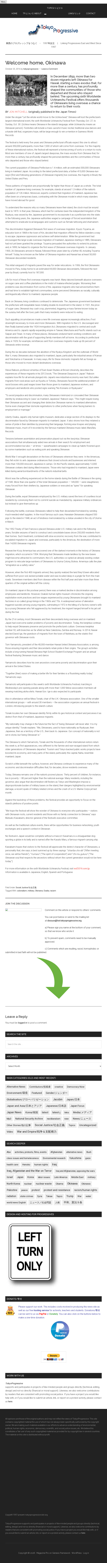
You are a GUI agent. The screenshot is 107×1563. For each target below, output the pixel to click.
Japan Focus (77, 1105)
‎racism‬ (53, 891)
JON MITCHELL (18, 111)
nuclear (28, 1183)
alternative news (74, 1152)
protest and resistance (57, 1190)
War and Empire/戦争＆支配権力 (37, 1131)
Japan (20, 1177)
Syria (39, 1196)
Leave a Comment (50, 69)
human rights (41, 1164)
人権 (57, 1202)
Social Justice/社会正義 (26, 887)
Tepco (59, 1196)
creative (59, 1086)
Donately (53, 1314)
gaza (87, 1158)
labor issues (44, 1177)
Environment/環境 (17, 1093)
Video (10, 1131)
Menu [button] (3, 2)
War (79, 1196)
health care (12, 1164)
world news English (16, 1202)
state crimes (26, 1196)
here (10, 1401)
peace (24, 1190)
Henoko (26, 1164)
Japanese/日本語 (56, 1105)
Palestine (12, 1190)
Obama (59, 1183)
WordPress (77, 1553)
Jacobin (57, 1099)
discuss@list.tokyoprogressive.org (64, 920)
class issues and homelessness (23, 1158)
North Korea (13, 1183)
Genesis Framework (61, 1553)
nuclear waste (44, 1183)
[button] (45, 14)
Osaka (46, 891)
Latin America (60, 1177)
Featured (37, 1093)
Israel (10, 1177)
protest (36, 1190)
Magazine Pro (43, 1553)
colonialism (22, 891)
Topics (72, 1125)
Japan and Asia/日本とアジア (24, 1105)
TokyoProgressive (53, 29)
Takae (49, 1196)
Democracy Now (75, 1086)
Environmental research (54, 1158)
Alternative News (16, 1086)
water (88, 1196)
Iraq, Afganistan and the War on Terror (29, 1170)
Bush (88, 1152)
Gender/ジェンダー (56, 1092)
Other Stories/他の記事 (19, 1125)
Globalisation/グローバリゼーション (28, 1099)
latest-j (56, 1112)
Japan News (14, 1112)
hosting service (41, 1310)
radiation (11, 1196)
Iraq (54, 1164)
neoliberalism (53, 1118)
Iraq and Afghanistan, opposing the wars (75, 1171)
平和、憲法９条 (73, 1202)
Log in (86, 1553)
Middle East (77, 1177)
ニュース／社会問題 (40, 1202)
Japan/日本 (73, 1099)
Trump (69, 1196)
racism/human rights (85, 1190)
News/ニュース (82, 1118)
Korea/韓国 (31, 1112)
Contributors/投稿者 (40, 1086)
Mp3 (9, 1118)
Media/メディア (82, 1112)
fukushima (75, 1158)
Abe (9, 1152)
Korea (30, 1177)
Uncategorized (87, 1125)
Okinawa (39, 891)
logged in (22, 1022)
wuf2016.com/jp (82, 868)
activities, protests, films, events (31, 1152)
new (66, 1118)
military (31, 891)
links (66, 1112)
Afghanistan (56, 1152)
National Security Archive (29, 1118)
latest (45, 1112)
